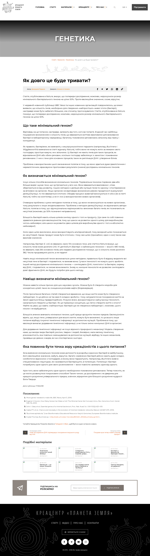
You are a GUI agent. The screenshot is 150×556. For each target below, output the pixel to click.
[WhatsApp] (112, 89)
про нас (78, 523)
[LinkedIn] (117, 89)
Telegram (59, 424)
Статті (53, 7)
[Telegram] (102, 89)
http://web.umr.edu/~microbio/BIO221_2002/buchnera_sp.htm (74, 417)
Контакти (93, 523)
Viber (66, 424)
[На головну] (14, 7)
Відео (65, 523)
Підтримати (140, 7)
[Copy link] (122, 89)
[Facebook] (97, 89)
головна (40, 7)
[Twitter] (107, 89)
